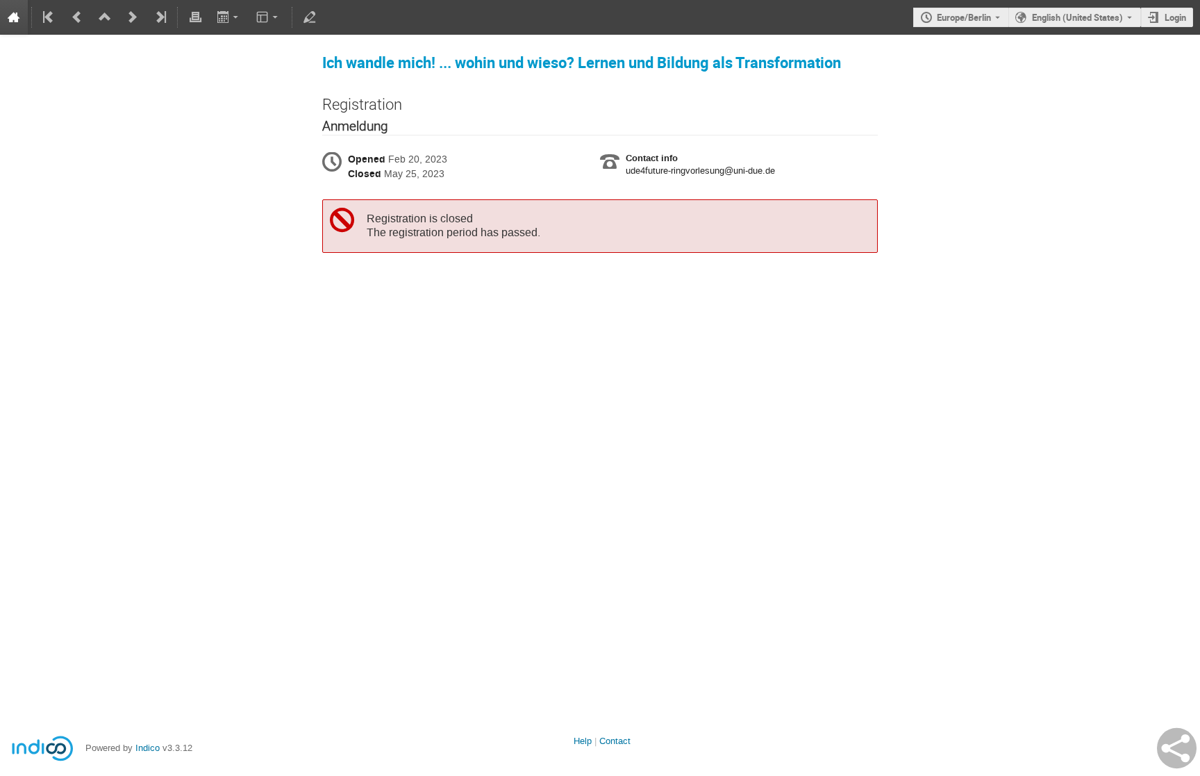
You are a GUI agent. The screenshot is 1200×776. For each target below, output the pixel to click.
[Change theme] (268, 17)
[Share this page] (1177, 748)
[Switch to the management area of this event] (310, 17)
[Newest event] (160, 17)
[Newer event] (133, 17)
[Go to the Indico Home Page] (14, 17)
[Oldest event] (49, 17)
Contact (615, 741)
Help (583, 741)
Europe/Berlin (964, 17)
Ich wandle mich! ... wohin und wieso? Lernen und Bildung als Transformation (581, 62)
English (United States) (1077, 17)
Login (1175, 17)
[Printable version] (195, 17)
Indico (147, 748)
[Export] (229, 17)
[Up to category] (105, 17)
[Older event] (77, 17)
